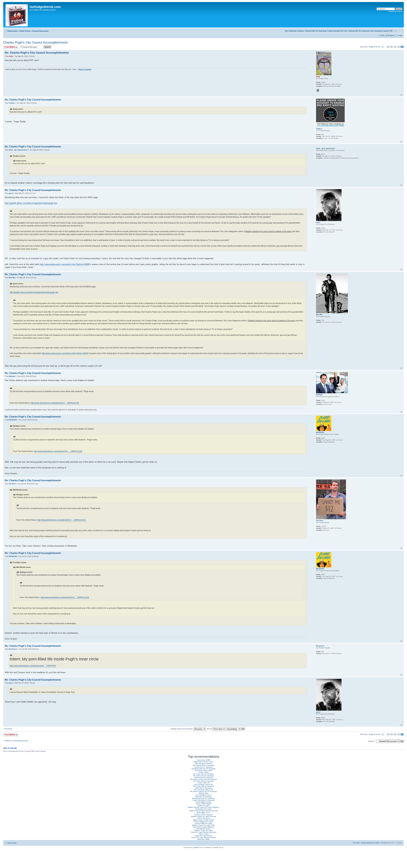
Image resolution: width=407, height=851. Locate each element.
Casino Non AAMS (203, 760)
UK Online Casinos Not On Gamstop (203, 779)
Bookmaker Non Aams (203, 809)
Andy (11, 56)
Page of (374, 47)
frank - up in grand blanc (18, 150)
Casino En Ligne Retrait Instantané (204, 832)
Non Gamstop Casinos (294, 31)
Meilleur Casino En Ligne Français (203, 816)
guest (11, 193)
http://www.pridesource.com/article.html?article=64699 (65, 264)
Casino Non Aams (203, 818)
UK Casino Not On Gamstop (203, 774)
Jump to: (371, 741)
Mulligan (12, 376)
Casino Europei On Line (337, 31)
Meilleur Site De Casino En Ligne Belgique (203, 807)
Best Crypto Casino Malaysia (203, 827)
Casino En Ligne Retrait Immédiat (203, 837)
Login (400, 35)
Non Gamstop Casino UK (203, 784)
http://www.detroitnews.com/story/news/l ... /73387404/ (33, 666)
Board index (12, 31)
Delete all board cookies (370, 843)
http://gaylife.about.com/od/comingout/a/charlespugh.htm (31, 203)
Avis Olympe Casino (203, 829)
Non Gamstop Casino (203, 795)
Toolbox (12, 103)
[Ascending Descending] (235, 729)
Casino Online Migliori (203, 804)
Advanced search (395, 11)
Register (391, 35)
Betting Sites (203, 793)
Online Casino (203, 772)
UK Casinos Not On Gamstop (203, 765)
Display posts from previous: (182, 729)
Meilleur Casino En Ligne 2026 (203, 825)
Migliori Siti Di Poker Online (203, 762)
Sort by (210, 729)
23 (399, 47)
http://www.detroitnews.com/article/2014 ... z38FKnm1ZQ (55, 403)
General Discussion (40, 31)
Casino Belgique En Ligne (203, 822)
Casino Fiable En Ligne (203, 823)
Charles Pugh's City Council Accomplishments (35, 42)
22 (395, 47)
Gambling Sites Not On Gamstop (204, 769)
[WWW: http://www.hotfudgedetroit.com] (317, 90)
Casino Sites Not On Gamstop (204, 800)
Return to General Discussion (16, 741)
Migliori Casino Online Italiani (203, 820)
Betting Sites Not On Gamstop (203, 798)
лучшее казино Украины (203, 815)
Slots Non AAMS (203, 839)
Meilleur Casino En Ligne (203, 830)
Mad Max (12, 277)
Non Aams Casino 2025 (203, 770)
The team (356, 843)
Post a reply (7, 46)
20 (388, 47)
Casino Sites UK (204, 783)
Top (401, 95)
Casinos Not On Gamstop (359, 31)
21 (392, 47)
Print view (395, 30)
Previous (8, 729)
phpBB (195, 847)
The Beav (12, 484)
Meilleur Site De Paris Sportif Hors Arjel (204, 811)
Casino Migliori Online (203, 802)
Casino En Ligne (203, 805)
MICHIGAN (13, 420)
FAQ (383, 35)
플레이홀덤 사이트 (203, 812)
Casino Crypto (203, 834)
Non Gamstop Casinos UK (381, 31)
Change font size (400, 30)
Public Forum (25, 31)
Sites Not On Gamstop (203, 788)
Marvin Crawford (84, 69)
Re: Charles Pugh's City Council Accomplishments (37, 52)
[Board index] (17, 15)
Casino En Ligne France (203, 836)
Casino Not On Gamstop (204, 767)
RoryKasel (13, 649)
